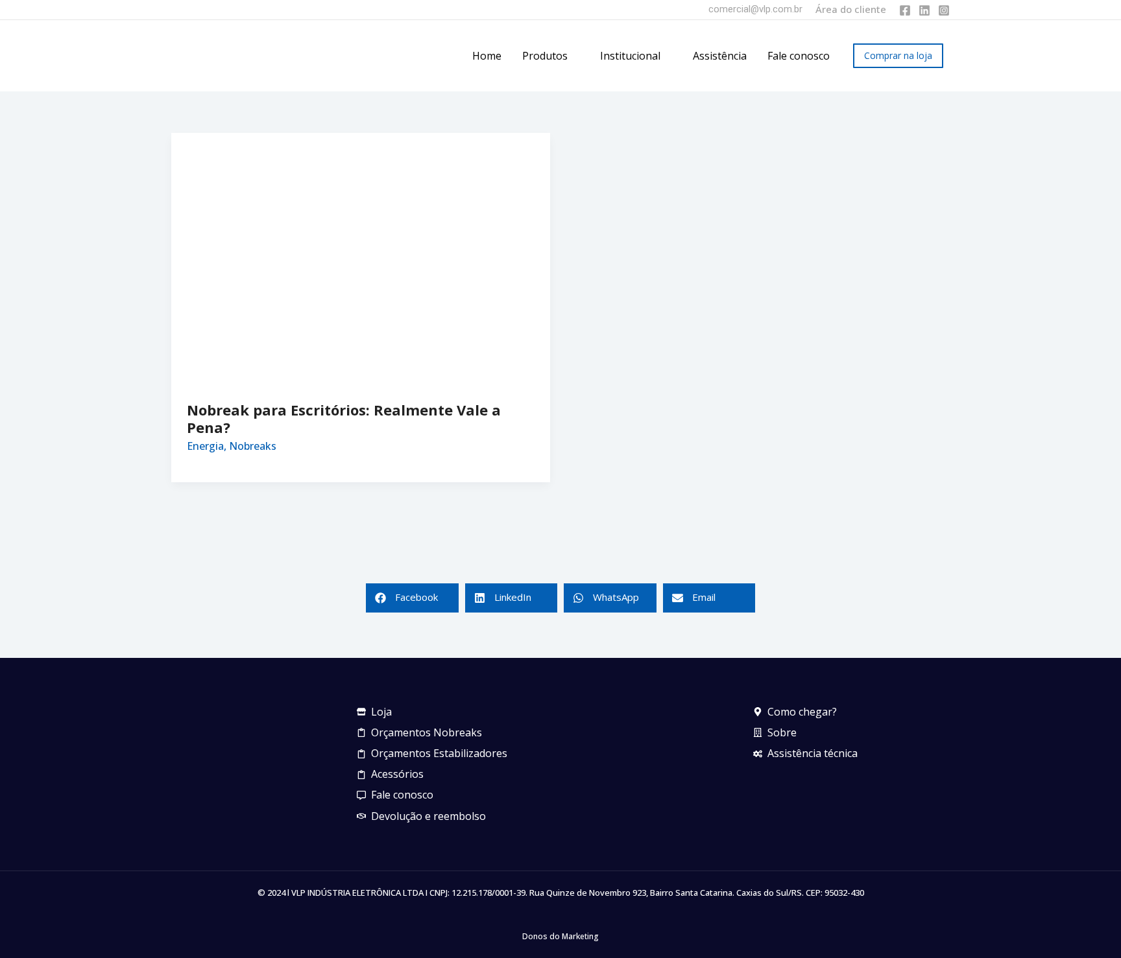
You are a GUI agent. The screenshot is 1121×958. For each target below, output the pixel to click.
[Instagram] (944, 10)
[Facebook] (905, 10)
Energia (205, 446)
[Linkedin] (924, 10)
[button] (573, 55)
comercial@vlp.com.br (755, 9)
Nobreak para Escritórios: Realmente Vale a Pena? (344, 418)
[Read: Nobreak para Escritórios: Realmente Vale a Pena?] (360, 258)
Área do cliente (850, 9)
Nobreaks (252, 446)
